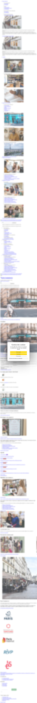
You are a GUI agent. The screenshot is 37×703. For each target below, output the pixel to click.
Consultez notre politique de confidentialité (15, 358)
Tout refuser (18, 354)
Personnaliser (18, 356)
